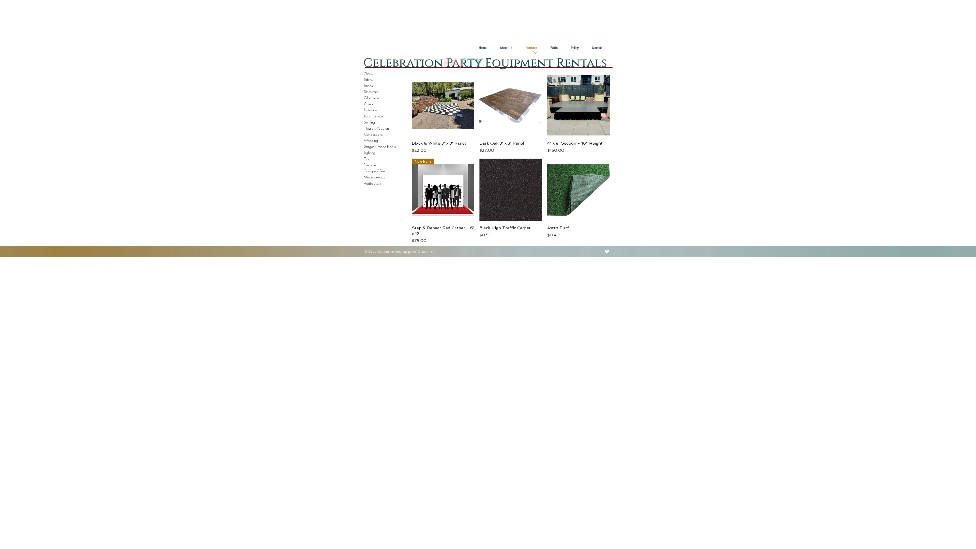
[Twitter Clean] (607, 251)
